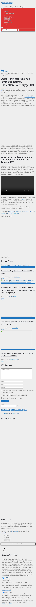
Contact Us (6, 535)
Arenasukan (7, 3)
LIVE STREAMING (9, 17)
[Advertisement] (18, 50)
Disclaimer (6, 537)
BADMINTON (8, 22)
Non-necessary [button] (6, 590)
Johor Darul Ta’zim (30, 97)
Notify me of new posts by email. (12, 398)
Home (2, 70)
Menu (2, 8)
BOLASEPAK (8, 21)
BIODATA (7, 19)
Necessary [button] (5, 577)
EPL (5, 15)
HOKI (5, 24)
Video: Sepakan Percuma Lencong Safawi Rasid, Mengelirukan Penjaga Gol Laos (18, 212)
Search (3, 404)
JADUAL (6, 11)
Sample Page (7, 540)
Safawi (22, 199)
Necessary (7, 579)
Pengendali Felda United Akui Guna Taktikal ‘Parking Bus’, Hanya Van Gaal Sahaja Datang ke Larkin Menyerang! (18, 290)
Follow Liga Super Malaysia (14, 409)
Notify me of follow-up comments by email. (15, 395)
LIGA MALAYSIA (9, 13)
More (2, 278)
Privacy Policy (7, 539)
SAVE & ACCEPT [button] (7, 604)
